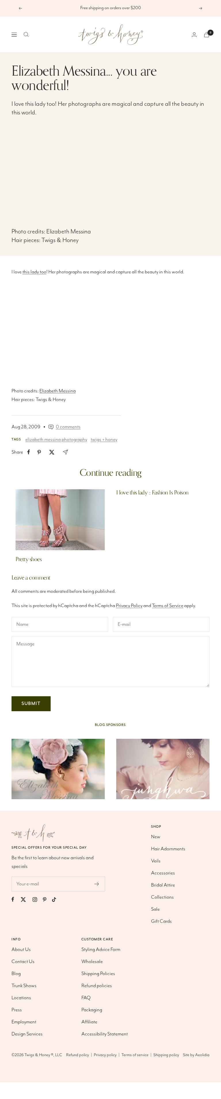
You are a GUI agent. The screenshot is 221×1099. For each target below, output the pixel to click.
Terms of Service (167, 606)
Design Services (27, 1034)
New (155, 837)
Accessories (163, 873)
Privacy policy (105, 1055)
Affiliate (89, 1022)
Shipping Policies (98, 974)
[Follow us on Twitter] (26, 899)
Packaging (91, 1010)
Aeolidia (202, 1055)
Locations (21, 998)
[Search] (26, 34)
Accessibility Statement (104, 1034)
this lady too (40, 104)
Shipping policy (166, 1055)
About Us (21, 949)
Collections (162, 897)
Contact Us (23, 961)
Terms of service (134, 1055)
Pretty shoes (28, 559)
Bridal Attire (163, 885)
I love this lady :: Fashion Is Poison (152, 492)
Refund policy (77, 1055)
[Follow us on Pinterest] (47, 899)
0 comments (68, 427)
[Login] (194, 34)
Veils (156, 861)
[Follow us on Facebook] (16, 899)
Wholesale (92, 961)
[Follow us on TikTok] (57, 899)
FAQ (86, 998)
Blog (16, 974)
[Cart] (206, 34)
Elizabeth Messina (68, 231)
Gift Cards (161, 921)
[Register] (96, 884)
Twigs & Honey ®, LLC (43, 1055)
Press (17, 1010)
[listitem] (28, 452)
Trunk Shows (24, 986)
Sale (155, 909)
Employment (24, 1022)
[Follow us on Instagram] (38, 899)
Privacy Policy (129, 606)
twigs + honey (104, 439)
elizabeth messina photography (56, 439)
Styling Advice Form (100, 949)
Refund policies (96, 986)
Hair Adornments (168, 849)
